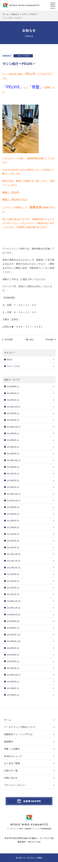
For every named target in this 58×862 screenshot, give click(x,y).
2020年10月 (12, 614)
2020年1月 (11, 668)
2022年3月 (11, 534)
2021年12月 (12, 554)
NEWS (9, 359)
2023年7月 (11, 473)
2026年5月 (11, 393)
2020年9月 (11, 621)
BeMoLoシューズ (13, 756)
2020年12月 (12, 601)
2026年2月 (11, 399)
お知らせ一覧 (11, 770)
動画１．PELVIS (10, 192)
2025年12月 (12, 406)
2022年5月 (11, 520)
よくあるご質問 (12, 763)
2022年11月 (12, 500)
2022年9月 (11, 507)
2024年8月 (11, 440)
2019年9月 (11, 681)
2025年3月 (11, 420)
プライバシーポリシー (15, 785)
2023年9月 (11, 466)
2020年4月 (11, 654)
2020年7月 (11, 634)
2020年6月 (11, 641)
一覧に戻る (29, 339)
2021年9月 (11, 574)
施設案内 (8, 741)
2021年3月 (11, 587)
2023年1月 (11, 487)
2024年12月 (12, 426)
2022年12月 (12, 493)
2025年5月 (11, 413)
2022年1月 (11, 547)
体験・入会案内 (12, 748)
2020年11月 (12, 607)
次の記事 (49, 339)
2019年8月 (11, 688)
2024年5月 (11, 446)
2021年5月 (11, 581)
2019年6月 (11, 694)
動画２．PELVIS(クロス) (14, 199)
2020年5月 (11, 648)
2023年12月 (12, 460)
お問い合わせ (11, 777)
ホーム (7, 719)
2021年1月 (11, 594)
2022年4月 (11, 527)
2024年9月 (11, 433)
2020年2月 (11, 661)
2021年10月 (12, 567)
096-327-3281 (34, 841)
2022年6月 (11, 513)
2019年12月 (12, 674)
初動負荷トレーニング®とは (18, 734)
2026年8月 (11, 386)
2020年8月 (11, 627)
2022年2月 (11, 540)
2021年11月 (12, 560)
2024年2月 (11, 453)
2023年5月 (11, 480)
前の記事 (9, 339)
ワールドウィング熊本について (20, 727)
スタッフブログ (13, 366)
